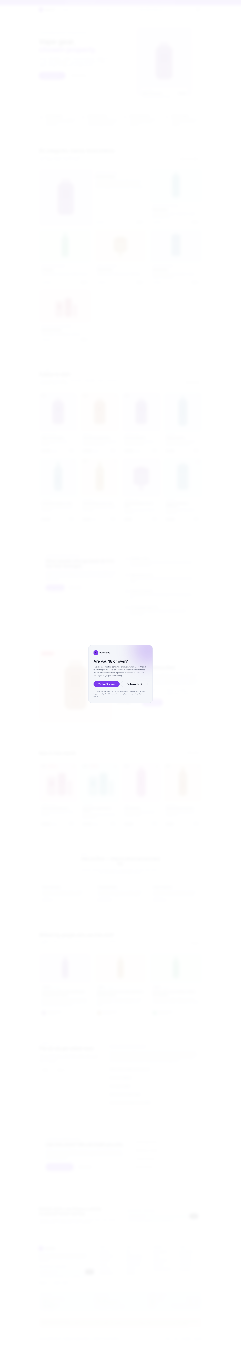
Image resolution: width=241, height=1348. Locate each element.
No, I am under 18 (134, 684)
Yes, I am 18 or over (106, 684)
